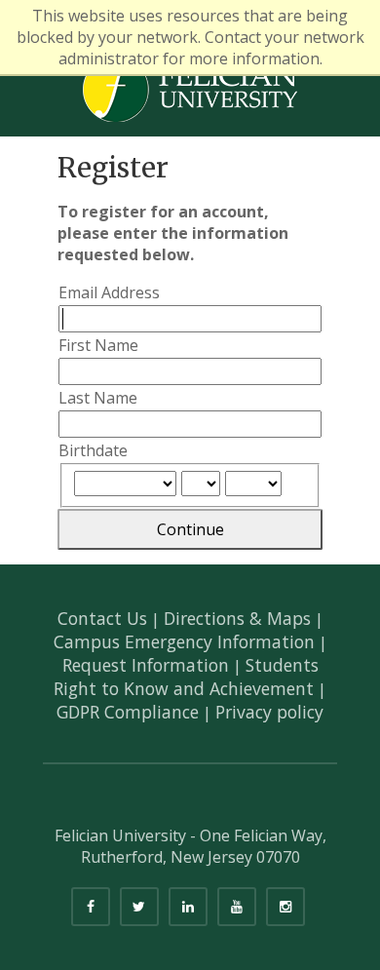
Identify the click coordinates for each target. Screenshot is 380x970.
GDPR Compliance (128, 711)
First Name (98, 345)
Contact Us (102, 618)
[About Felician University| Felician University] (190, 87)
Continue (190, 529)
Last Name (97, 397)
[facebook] (90, 906)
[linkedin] (188, 906)
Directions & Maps (237, 618)
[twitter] (139, 906)
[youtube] (236, 906)
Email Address (109, 292)
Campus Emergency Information (184, 641)
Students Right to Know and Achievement (186, 676)
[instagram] (285, 906)
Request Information (145, 665)
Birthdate (93, 450)
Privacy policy (269, 711)
